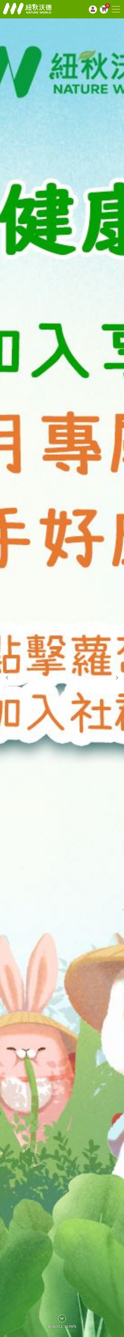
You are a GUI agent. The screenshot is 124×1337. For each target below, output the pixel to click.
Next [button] (117, 677)
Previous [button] (7, 677)
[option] (62, 677)
